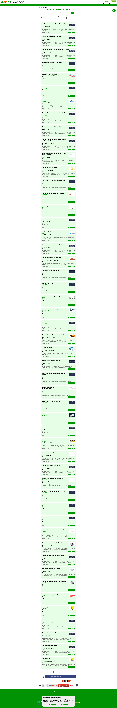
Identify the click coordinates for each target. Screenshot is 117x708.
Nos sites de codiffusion (42, 695)
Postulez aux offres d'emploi (58, 10)
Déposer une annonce (56, 695)
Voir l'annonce (71, 32)
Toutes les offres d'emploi (57, 692)
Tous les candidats (56, 691)
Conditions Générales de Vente (73, 695)
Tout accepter (64, 704)
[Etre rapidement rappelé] (113, 10)
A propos (39, 692)
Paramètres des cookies (72, 692)
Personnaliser (52, 704)
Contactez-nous (40, 691)
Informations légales (71, 691)
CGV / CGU (66, 699)
